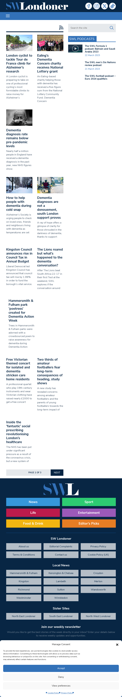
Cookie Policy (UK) (98, 554)
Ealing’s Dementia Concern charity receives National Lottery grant (50, 63)
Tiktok (112, 6)
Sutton (61, 589)
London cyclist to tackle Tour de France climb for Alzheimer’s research (19, 63)
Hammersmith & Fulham (23, 573)
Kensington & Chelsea (61, 573)
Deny (61, 677)
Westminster (23, 598)
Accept (61, 668)
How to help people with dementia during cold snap (18, 204)
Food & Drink (33, 523)
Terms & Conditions (24, 554)
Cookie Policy (53, 693)
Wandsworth (98, 589)
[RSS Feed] (60, 27)
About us (24, 546)
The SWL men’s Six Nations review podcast (100, 64)
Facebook (88, 6)
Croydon (98, 573)
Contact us (61, 554)
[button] (117, 644)
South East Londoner (61, 616)
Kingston (24, 581)
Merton (98, 581)
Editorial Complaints (61, 546)
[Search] (112, 28)
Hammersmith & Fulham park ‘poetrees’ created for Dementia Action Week (21, 310)
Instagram (96, 6)
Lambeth (61, 581)
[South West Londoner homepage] (37, 6)
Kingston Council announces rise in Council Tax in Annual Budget (19, 255)
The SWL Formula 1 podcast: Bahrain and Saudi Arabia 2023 (100, 48)
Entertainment (89, 512)
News (33, 502)
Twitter (104, 6)
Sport (89, 502)
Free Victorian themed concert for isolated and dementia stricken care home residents (18, 369)
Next (57, 472)
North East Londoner (23, 616)
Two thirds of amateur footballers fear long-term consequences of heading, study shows (49, 371)
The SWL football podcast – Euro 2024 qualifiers (100, 77)
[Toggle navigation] (8, 16)
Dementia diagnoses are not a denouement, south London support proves (49, 208)
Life (33, 512)
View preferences (61, 685)
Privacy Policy (67, 693)
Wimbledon (61, 598)
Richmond (24, 589)
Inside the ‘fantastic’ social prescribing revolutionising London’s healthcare (18, 432)
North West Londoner (98, 616)
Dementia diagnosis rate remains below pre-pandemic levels (17, 138)
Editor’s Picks (89, 523)
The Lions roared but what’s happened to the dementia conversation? (50, 257)
